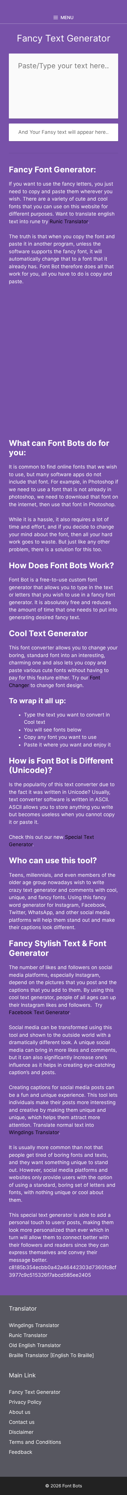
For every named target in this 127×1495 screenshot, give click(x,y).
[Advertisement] (63, 358)
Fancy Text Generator (34, 1392)
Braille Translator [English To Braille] (51, 1355)
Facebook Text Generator (39, 1012)
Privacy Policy (25, 1402)
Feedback (20, 1452)
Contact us (22, 1422)
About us (19, 1412)
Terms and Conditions (35, 1442)
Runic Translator (69, 221)
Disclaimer (21, 1432)
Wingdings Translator (34, 1132)
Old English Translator (35, 1345)
